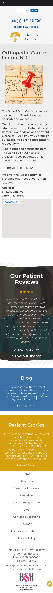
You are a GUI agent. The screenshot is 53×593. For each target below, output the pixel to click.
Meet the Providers (26, 488)
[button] (49, 584)
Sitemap (26, 524)
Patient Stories (26, 425)
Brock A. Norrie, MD (20, 167)
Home (26, 474)
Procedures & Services (26, 502)
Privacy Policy (27, 538)
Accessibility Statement (26, 531)
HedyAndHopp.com (26, 589)
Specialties (26, 495)
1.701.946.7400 (32, 20)
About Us (26, 481)
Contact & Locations (26, 516)
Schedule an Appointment (27, 26)
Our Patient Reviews (26, 278)
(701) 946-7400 (27, 135)
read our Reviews (28, 356)
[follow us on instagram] (19, 21)
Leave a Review (27, 349)
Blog (26, 378)
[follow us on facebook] (13, 21)
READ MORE (27, 405)
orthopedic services (15, 178)
